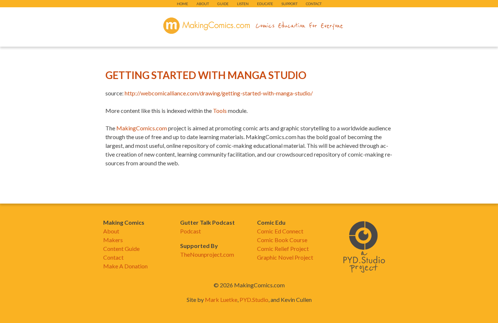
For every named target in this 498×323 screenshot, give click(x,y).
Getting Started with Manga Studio (205, 75)
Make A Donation (125, 266)
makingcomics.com (206, 25)
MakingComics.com (141, 128)
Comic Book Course (282, 239)
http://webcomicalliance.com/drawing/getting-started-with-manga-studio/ (219, 93)
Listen (243, 3)
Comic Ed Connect (280, 231)
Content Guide (121, 248)
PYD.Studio (254, 299)
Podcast (190, 231)
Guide (223, 3)
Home (182, 3)
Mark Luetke (221, 299)
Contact (314, 3)
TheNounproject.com (207, 254)
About (203, 3)
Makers (113, 239)
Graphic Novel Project (285, 257)
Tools (220, 110)
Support (289, 3)
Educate (265, 3)
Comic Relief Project (283, 248)
